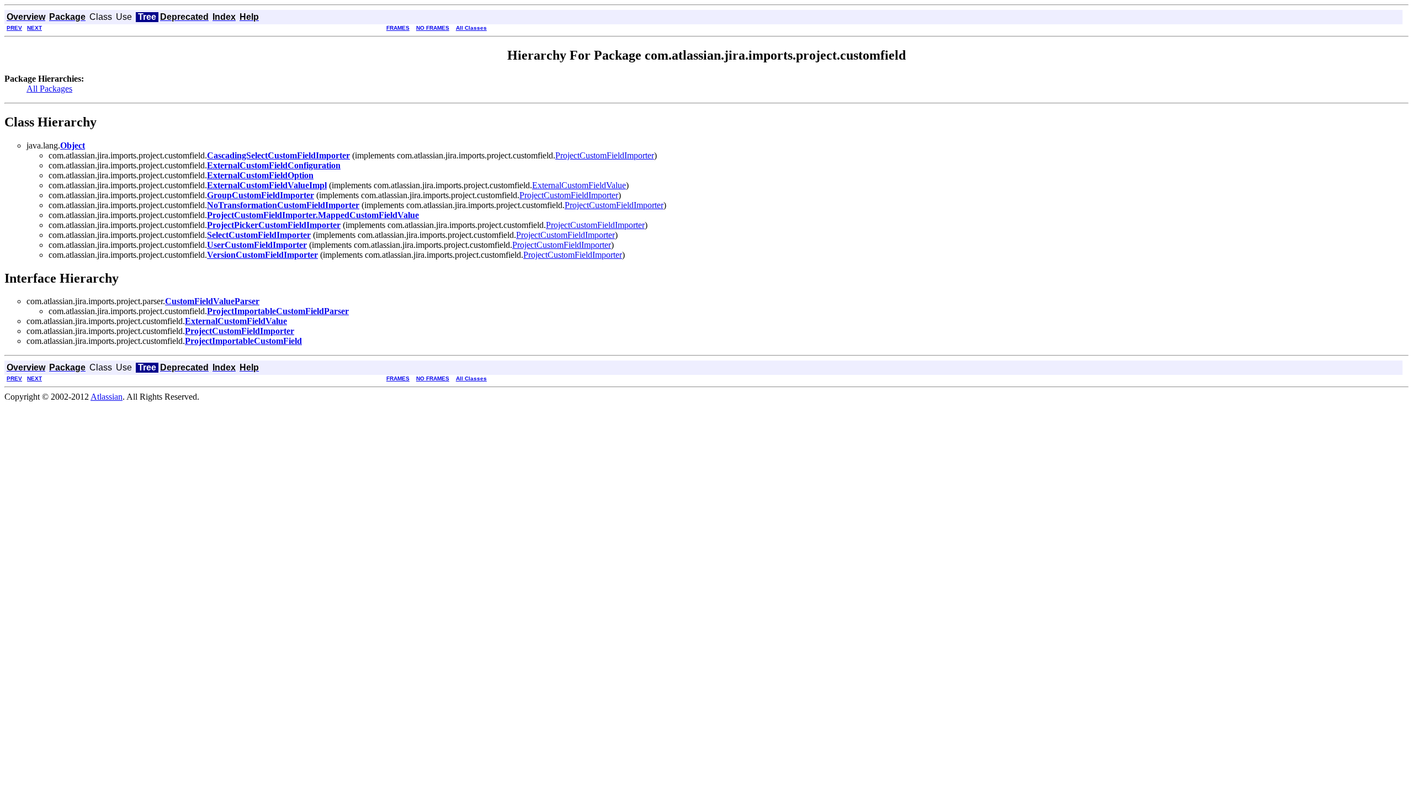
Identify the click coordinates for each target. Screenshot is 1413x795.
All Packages (49, 88)
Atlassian (107, 396)
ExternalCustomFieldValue (579, 185)
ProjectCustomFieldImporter (604, 155)
